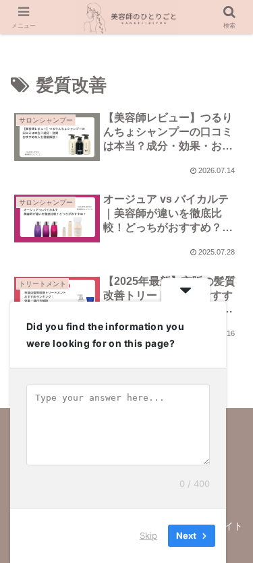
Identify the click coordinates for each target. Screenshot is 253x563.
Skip (148, 535)
